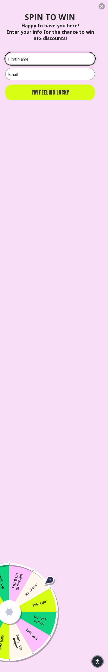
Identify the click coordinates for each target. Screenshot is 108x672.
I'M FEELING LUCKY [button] (50, 92)
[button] (102, 6)
